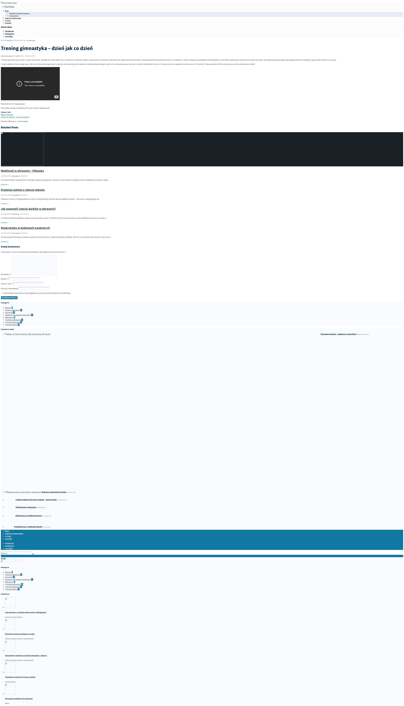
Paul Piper (10, 40)
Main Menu (8, 7)
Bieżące (8, 307)
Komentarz (6, 274)
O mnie (8, 20)
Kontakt (8, 23)
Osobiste (8, 312)
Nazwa (4, 279)
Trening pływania (12, 322)
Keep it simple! (7, 114)
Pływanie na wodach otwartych (19, 13)
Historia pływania (12, 310)
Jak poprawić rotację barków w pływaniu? (28, 209)
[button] (2, 6)
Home (2, 56)
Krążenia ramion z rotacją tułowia (23, 190)
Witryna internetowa (9, 288)
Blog (7, 11)
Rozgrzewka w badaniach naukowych (25, 228)
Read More (5, 184)
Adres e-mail (7, 283)
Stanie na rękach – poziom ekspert (15, 117)
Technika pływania (13, 320)
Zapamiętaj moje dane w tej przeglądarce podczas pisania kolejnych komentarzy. (37, 293)
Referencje (9, 317)
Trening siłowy (14, 16)
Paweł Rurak (20, 104)
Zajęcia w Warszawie (13, 18)
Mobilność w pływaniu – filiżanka (22, 171)
